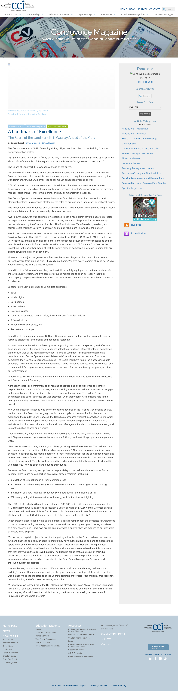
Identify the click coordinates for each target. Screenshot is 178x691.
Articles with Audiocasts (135, 128)
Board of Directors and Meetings (139, 138)
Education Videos (42, 642)
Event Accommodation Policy (47, 646)
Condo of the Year (10, 653)
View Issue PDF (16, 126)
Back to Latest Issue (57, 126)
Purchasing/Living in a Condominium (141, 173)
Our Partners (8, 649)
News (6, 630)
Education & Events (59, 14)
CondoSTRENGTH (113, 634)
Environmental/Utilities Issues (137, 153)
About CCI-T (10, 14)
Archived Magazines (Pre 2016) (114, 625)
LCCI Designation (10, 662)
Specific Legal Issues (133, 188)
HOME (123, 9)
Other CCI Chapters (11, 659)
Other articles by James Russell (40, 143)
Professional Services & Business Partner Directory (82, 630)
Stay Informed (158, 647)
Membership (33, 14)
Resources (106, 14)
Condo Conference (43, 636)
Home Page (10, 625)
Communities (129, 143)
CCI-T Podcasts (75, 653)
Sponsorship (85, 14)
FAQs (70, 641)
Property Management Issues (138, 168)
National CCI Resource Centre (81, 634)
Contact (106, 644)
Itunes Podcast (139, 233)
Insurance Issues (131, 163)
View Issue (145, 113)
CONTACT (154, 9)
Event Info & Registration (45, 632)
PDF (139, 81)
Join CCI (106, 639)
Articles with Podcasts (134, 133)
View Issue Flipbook (36, 126)
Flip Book (148, 81)
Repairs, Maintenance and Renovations (143, 178)
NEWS (132, 9)
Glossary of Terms (76, 650)
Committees (8, 646)
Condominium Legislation (79, 638)
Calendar (39, 629)
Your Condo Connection (45, 639)
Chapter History (9, 656)
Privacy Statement (99, 685)
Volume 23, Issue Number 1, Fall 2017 (28, 110)
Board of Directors (10, 643)
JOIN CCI (142, 9)
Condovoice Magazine (133, 14)
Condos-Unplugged (164, 14)
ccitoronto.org (119, 685)
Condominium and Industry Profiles (27, 114)
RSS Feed (136, 224)
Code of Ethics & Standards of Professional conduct (81, 645)
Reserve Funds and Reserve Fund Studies (144, 183)
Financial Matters (131, 158)
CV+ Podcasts (107, 629)
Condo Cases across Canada (80, 656)
